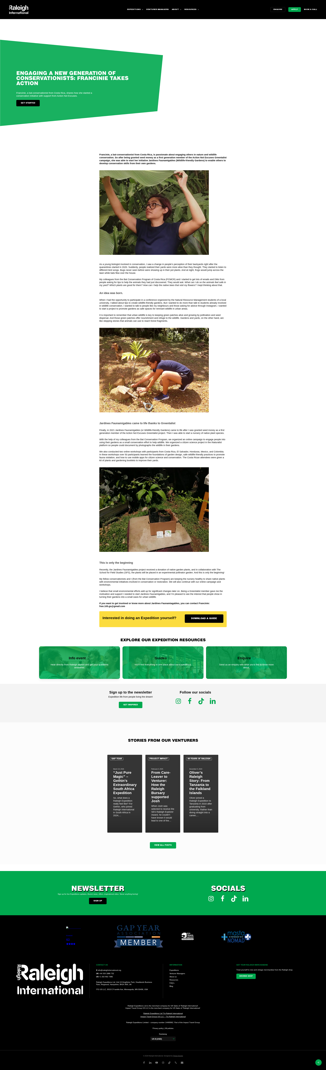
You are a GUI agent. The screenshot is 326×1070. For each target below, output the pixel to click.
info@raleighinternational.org (109, 970)
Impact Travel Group (191, 1022)
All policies (169, 1028)
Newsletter (97, 889)
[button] (28, 103)
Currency (163, 1034)
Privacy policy (158, 1028)
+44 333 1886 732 (106, 973)
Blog (171, 986)
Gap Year (116, 759)
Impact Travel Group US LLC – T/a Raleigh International (163, 1017)
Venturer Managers (177, 973)
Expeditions (174, 970)
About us (173, 977)
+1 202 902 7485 (106, 977)
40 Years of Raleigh (199, 759)
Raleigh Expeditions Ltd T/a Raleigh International (163, 1013)
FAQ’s (171, 983)
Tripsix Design (178, 1056)
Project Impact (159, 759)
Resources (173, 980)
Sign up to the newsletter (130, 692)
